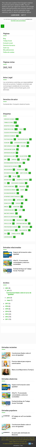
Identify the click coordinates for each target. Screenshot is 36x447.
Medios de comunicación (11, 216)
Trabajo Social (7, 41)
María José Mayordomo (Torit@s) (23, 370)
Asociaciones (8, 179)
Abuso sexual (8, 200)
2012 (7, 316)
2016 (7, 306)
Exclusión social (8, 43)
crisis (21, 129)
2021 (7, 288)
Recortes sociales (9, 126)
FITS (5, 183)
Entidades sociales (9, 173)
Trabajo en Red (16, 233)
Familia (6, 206)
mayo (9, 300)
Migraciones (20, 220)
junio (8, 297)
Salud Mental (23, 230)
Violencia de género (9, 189)
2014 (7, 311)
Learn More (15, 15)
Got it (23, 15)
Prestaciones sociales (10, 227)
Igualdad (6, 142)
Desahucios (7, 203)
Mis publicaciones (8, 50)
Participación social (10, 146)
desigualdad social (9, 149)
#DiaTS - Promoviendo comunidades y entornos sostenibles (21, 262)
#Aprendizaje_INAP (9, 156)
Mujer (15, 176)
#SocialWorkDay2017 (10, 193)
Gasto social (24, 173)
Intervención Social (20, 142)
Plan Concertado (9, 186)
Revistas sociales (9, 230)
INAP (5, 159)
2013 (7, 314)
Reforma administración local (13, 163)
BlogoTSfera (23, 156)
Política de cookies (8, 52)
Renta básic (25, 227)
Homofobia (16, 206)
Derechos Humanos (9, 45)
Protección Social (23, 139)
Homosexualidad (9, 210)
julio (8, 290)
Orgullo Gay (7, 223)
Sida (5, 233)
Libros (6, 176)
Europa (18, 203)
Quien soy (6, 47)
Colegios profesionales (11, 132)
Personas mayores (21, 223)
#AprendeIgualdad (9, 152)
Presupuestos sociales (11, 166)
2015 (7, 309)
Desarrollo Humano (22, 179)
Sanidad (23, 146)
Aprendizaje (20, 200)
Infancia (14, 159)
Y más (21, 445)
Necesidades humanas (17, 183)
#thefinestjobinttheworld (12, 196)
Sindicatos (22, 186)
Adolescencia (8, 169)
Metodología (8, 220)
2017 (7, 303)
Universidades (8, 237)
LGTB (20, 210)
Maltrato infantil (9, 213)
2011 (7, 319)
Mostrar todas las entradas (18, 20)
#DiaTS (22, 189)
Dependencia (20, 169)
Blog (4, 38)
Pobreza (23, 159)
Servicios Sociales (9, 119)
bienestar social (9, 129)
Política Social (8, 139)
